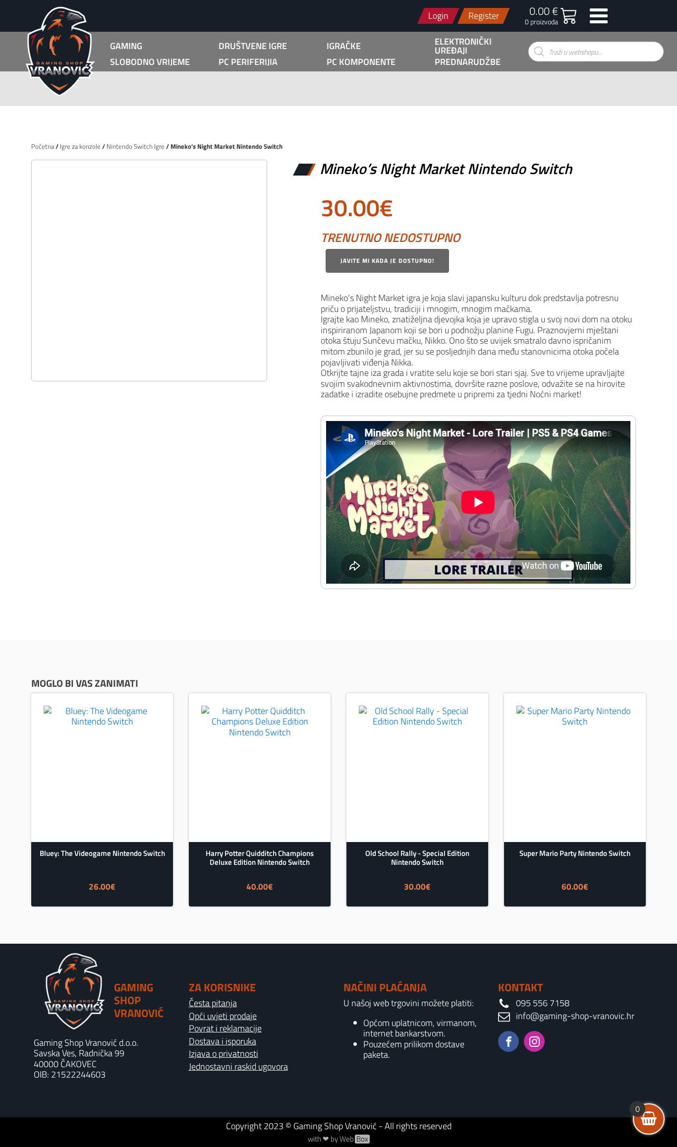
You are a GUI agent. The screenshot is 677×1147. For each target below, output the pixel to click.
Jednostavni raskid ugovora (238, 1066)
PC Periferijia (248, 62)
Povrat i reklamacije (225, 1028)
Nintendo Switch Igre (136, 146)
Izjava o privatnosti (223, 1053)
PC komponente (361, 62)
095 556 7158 (542, 1003)
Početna (42, 146)
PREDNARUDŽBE (468, 62)
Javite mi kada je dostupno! (387, 260)
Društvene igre (253, 46)
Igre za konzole (80, 146)
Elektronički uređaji (463, 46)
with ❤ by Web (338, 1139)
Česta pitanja (213, 1003)
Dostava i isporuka (222, 1041)
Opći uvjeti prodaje (223, 1016)
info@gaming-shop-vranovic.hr (575, 1016)
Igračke (344, 46)
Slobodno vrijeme (150, 62)
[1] (149, 362)
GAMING (126, 46)
